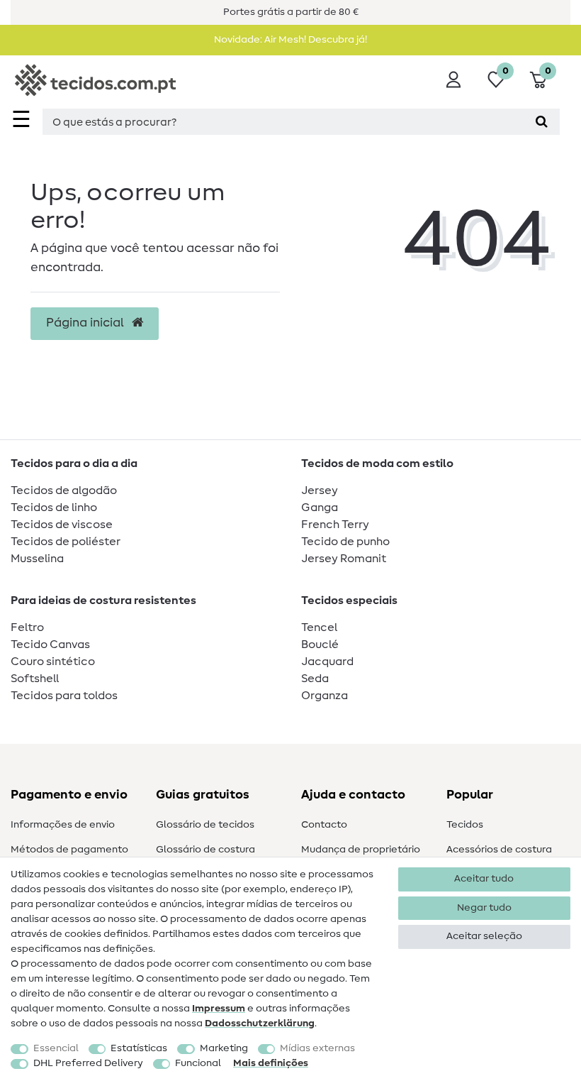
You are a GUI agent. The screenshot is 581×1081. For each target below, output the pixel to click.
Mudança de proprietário (360, 850)
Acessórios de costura (499, 850)
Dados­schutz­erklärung (260, 1023)
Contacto (324, 825)
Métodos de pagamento (69, 850)
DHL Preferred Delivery (88, 1063)
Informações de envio (63, 825)
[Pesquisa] (542, 122)
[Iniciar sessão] (453, 79)
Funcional (198, 1063)
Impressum (218, 1009)
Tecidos (464, 825)
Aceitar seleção (484, 936)
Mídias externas (317, 1048)
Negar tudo (484, 908)
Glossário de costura (205, 850)
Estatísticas (139, 1048)
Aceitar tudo (484, 879)
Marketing (224, 1048)
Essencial (56, 1048)
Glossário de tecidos (205, 825)
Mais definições (270, 1063)
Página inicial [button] (86, 323)
